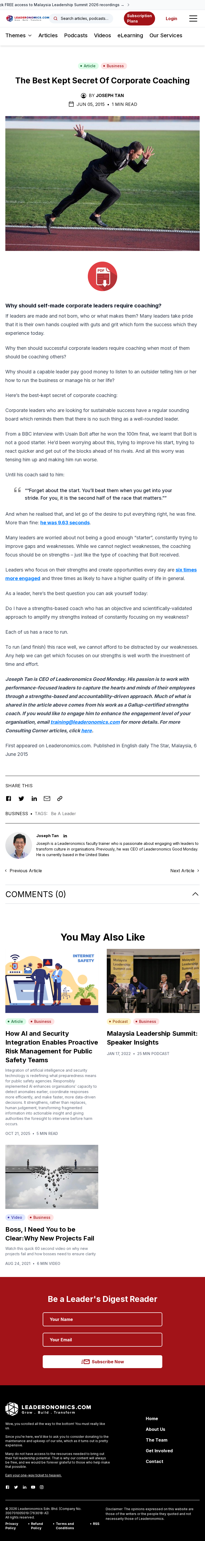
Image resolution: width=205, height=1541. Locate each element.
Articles (48, 35)
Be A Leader (63, 813)
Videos (102, 35)
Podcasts (76, 35)
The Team (156, 1440)
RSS (96, 1524)
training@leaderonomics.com (85, 722)
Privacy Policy (11, 1526)
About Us (155, 1429)
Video (16, 1217)
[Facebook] (7, 1487)
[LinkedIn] (24, 1487)
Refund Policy (37, 1526)
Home (152, 1418)
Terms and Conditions (65, 1526)
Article (90, 66)
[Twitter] (16, 1487)
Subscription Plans (139, 18)
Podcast (120, 1021)
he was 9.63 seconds (65, 522)
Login (171, 18)
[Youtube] (33, 1487)
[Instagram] (42, 1487)
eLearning (130, 35)
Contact (154, 1461)
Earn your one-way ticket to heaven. (33, 1475)
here (86, 730)
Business (115, 66)
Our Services (165, 35)
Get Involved (159, 1450)
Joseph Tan (110, 95)
